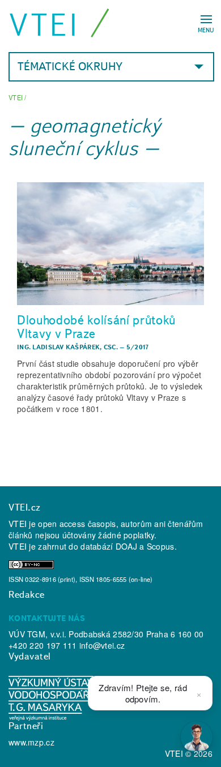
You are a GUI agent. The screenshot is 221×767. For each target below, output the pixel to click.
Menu (206, 30)
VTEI (44, 24)
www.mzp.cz (31, 742)
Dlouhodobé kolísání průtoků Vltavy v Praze (96, 327)
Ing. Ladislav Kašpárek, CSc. (67, 347)
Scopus (161, 546)
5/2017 (138, 347)
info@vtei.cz (102, 645)
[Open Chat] (196, 737)
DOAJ (126, 546)
